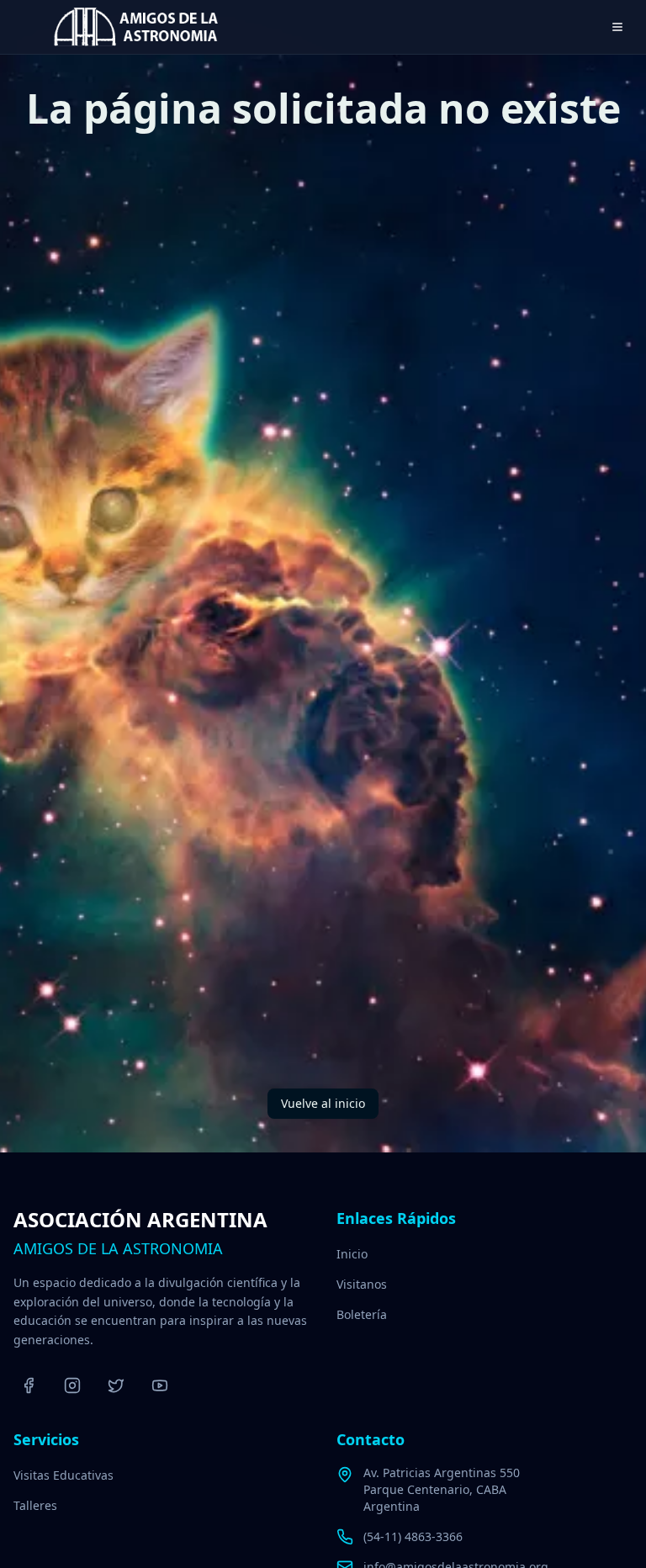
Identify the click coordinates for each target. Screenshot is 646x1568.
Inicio (352, 1254)
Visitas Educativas (63, 1475)
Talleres (35, 1505)
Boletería (361, 1314)
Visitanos (361, 1284)
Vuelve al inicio (323, 1103)
